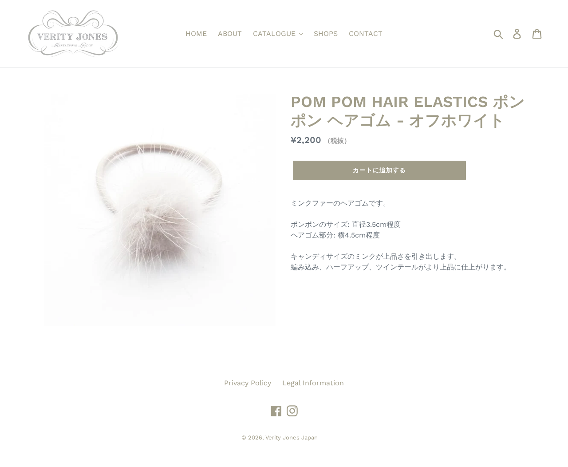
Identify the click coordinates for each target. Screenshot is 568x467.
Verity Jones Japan (291, 437)
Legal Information (313, 383)
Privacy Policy (247, 383)
